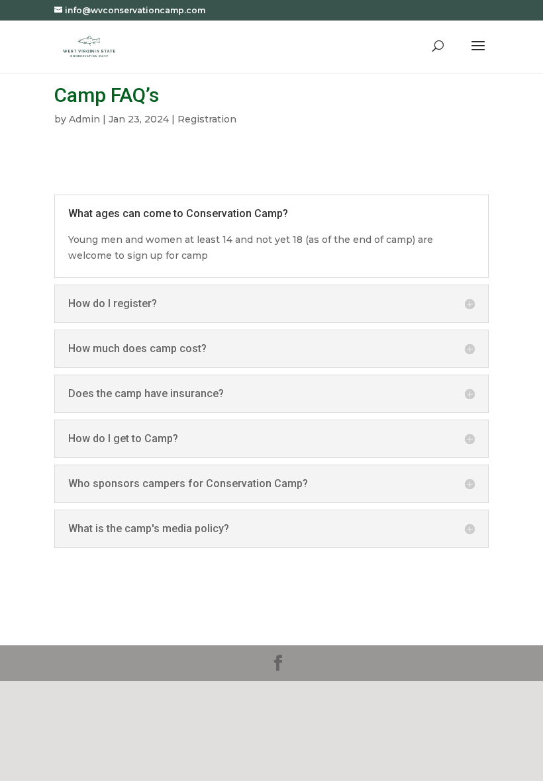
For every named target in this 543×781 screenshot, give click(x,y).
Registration (206, 119)
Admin (84, 119)
